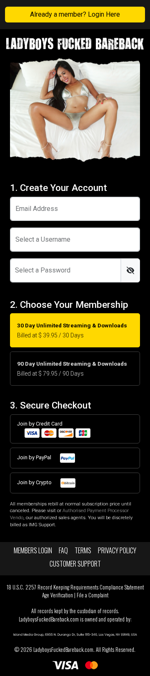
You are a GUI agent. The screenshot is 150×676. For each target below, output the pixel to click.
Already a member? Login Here (75, 14)
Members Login (33, 550)
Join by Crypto (35, 482)
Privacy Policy (117, 550)
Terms (83, 550)
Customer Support (75, 564)
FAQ (63, 550)
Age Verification (57, 595)
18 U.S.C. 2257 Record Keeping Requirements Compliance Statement (75, 587)
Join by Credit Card (39, 424)
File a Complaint (92, 595)
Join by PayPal (34, 457)
